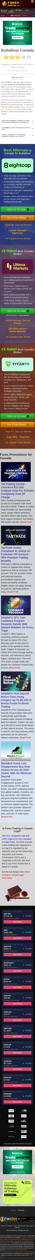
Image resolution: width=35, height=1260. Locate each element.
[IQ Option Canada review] (11, 1132)
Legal (27, 1225)
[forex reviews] (9, 1221)
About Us (3, 1225)
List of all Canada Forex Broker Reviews (17, 1144)
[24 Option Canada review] (11, 1137)
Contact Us (9, 1225)
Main (11, 10)
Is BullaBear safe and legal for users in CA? (17, 128)
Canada (4, 10)
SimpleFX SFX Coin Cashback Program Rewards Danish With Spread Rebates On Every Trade (17, 624)
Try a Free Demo (16, 217)
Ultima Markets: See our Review (18, 321)
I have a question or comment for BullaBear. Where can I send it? (17, 135)
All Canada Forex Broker (18, 238)
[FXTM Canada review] (23, 1137)
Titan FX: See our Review (18, 431)
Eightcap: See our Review (18, 225)
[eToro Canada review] (23, 1127)
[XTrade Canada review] (11, 1122)
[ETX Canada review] (23, 1132)
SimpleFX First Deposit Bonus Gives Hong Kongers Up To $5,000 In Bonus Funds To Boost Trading (16, 700)
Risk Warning (21, 1225)
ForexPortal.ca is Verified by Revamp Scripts (16, 1249)
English (19, 10)
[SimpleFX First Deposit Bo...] (16, 690)
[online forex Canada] (10, 7)
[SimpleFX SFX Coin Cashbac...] (16, 614)
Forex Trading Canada (9, 109)
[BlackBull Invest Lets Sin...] (16, 760)
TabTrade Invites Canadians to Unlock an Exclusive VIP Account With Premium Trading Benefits (15, 554)
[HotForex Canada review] (11, 1127)
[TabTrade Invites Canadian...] (16, 544)
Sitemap (17, 1227)
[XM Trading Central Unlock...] (16, 481)
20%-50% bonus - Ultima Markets (17, 315)
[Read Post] (25, 522)
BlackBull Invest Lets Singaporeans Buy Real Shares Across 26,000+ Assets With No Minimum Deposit (16, 770)
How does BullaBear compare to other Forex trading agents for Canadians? (17, 121)
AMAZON (25, 15)
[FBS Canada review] (11, 1117)
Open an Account (16, 209)
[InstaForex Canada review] (23, 1117)
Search (32, 1225)
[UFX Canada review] (23, 1122)
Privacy (15, 1225)
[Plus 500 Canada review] (11, 1111)
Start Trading (17, 922)
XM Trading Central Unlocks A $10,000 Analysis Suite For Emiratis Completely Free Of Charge (17, 491)
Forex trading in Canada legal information (16, 875)
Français (21, 1210)
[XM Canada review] (23, 1111)
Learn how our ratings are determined (18, 70)
